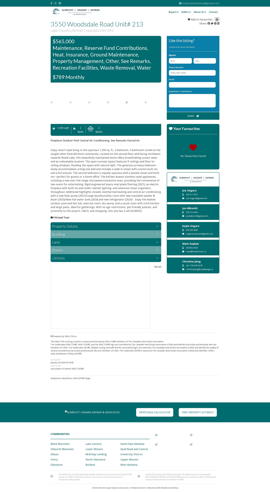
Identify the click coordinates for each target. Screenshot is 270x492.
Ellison (54, 454)
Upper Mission (129, 459)
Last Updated (55, 360)
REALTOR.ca (61, 341)
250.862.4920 (191, 247)
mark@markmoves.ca (196, 251)
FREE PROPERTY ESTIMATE (198, 412)
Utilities (58, 258)
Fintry (54, 459)
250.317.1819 (191, 194)
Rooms (57, 250)
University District (131, 454)
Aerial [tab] (157, 266)
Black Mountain (60, 444)
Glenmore (57, 464)
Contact (213, 12)
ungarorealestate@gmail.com (199, 233)
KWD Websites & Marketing (167, 488)
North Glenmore (95, 459)
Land (56, 242)
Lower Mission (94, 449)
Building (58, 234)
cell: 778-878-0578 (193, 265)
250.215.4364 (191, 212)
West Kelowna (128, 464)
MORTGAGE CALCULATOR (154, 412)
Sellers (185, 12)
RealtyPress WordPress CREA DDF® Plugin (70, 378)
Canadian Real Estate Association (147, 341)
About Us (199, 12)
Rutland (90, 464)
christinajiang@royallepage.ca (199, 269)
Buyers (173, 12)
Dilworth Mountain (62, 449)
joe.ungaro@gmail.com (196, 198)
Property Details (65, 226)
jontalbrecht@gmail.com (197, 216)
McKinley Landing (96, 454)
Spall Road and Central (134, 449)
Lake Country (94, 444)
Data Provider (56, 366)
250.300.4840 (191, 230)
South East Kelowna (132, 444)
